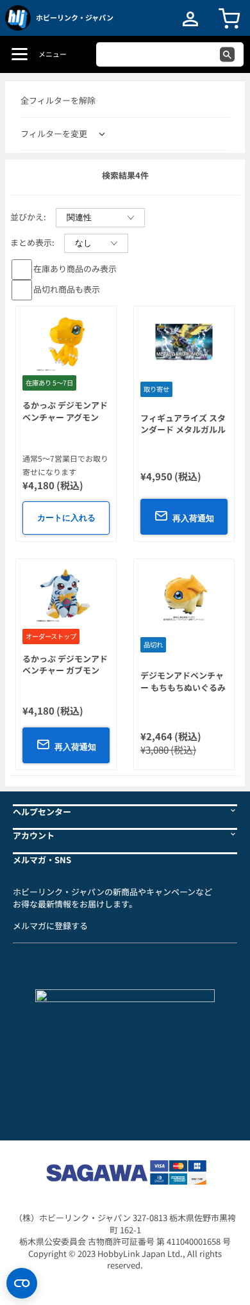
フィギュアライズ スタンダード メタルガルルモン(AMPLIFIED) (183, 430)
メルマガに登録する (50, 926)
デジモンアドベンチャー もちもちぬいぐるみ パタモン (183, 687)
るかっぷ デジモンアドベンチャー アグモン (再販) (65, 417)
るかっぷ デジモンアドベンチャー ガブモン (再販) (65, 670)
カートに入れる (66, 518)
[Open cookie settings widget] (21, 1283)
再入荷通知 (193, 518)
